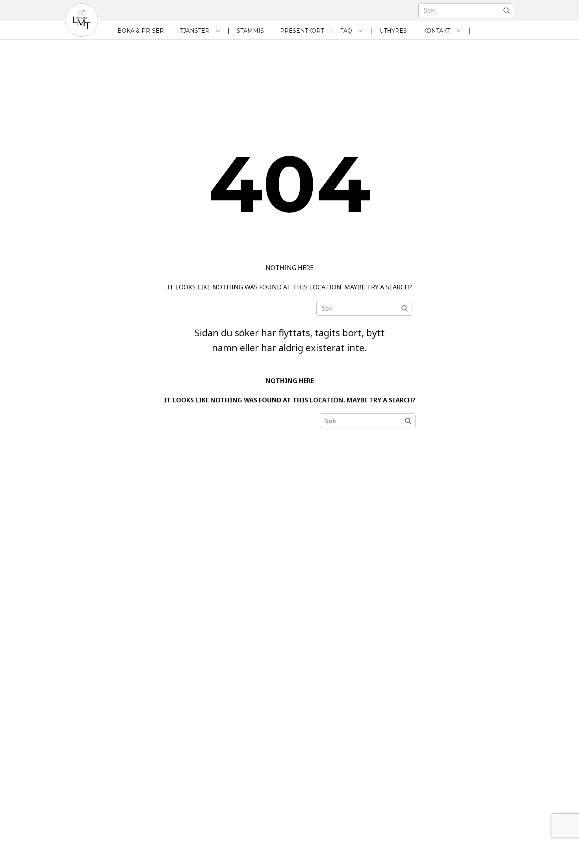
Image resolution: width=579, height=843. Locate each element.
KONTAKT (436, 31)
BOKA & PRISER (140, 30)
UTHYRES (393, 30)
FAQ (346, 31)
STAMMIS (250, 30)
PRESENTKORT (302, 30)
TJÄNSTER (195, 31)
